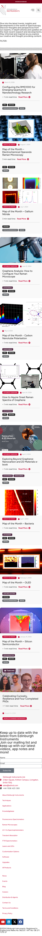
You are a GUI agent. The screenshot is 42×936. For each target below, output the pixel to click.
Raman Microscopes (9, 825)
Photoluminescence (10, 108)
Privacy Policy (7, 913)
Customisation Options (10, 852)
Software (5, 857)
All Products (6, 868)
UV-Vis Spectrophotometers (13, 830)
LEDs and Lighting (9, 593)
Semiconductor (9, 655)
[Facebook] (20, 922)
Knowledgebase (8, 811)
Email (2, 763)
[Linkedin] (9, 922)
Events (4, 881)
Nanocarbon (8, 349)
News (4, 876)
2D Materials (8, 287)
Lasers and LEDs (8, 846)
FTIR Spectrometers (9, 841)
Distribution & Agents (10, 897)
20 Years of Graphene (10, 266)
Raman (22, 108)
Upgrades (5, 862)
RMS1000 (11, 105)
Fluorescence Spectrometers (13, 819)
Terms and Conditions (10, 908)
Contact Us (6, 903)
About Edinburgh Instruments (13, 795)
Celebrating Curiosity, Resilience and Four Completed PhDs (20, 698)
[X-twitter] (15, 922)
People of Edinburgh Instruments (15, 718)
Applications (6, 806)
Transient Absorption (10, 835)
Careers (5, 892)
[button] (38, 10)
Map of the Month (9, 144)
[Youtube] (3, 922)
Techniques (6, 800)
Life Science (7, 534)
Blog (4, 887)
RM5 (5, 105)
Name (2, 758)
